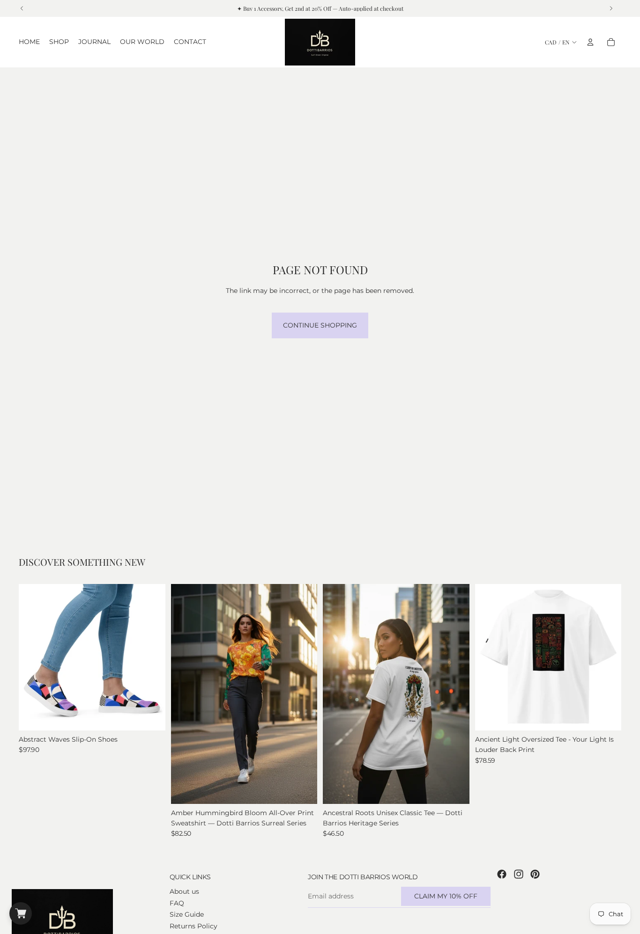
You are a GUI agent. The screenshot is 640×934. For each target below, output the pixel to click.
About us (184, 892)
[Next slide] (151, 657)
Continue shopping (320, 325)
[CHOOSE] (150, 716)
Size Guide (187, 914)
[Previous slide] (33, 657)
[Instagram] (518, 874)
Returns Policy (193, 926)
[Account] (590, 42)
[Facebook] (501, 874)
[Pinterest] (535, 874)
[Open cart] (20, 913)
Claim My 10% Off (445, 896)
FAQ (177, 903)
